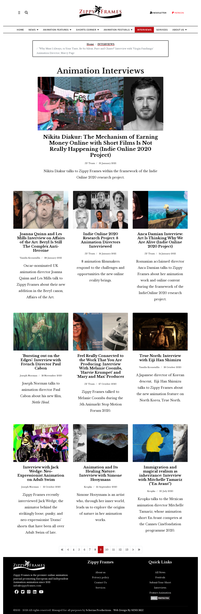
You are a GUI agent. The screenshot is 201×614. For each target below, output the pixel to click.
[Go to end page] (139, 549)
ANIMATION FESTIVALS (117, 29)
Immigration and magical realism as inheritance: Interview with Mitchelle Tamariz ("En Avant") (160, 475)
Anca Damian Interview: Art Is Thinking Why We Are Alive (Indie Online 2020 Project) (160, 240)
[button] (26, 12)
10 (106, 549)
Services (100, 587)
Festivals (160, 577)
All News (160, 572)
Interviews (160, 587)
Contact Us (100, 582)
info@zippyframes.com (27, 585)
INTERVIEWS (144, 29)
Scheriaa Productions (98, 610)
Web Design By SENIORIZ (128, 610)
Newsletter (159, 12)
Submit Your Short (160, 582)
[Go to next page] (133, 549)
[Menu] (19, 13)
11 (113, 549)
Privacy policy (100, 577)
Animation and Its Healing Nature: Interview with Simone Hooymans (100, 473)
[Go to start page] (62, 549)
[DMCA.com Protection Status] (160, 598)
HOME (20, 29)
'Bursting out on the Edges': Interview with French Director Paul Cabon (41, 362)
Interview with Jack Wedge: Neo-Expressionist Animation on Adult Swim (40, 473)
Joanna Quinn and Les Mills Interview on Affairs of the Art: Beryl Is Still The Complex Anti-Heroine (41, 242)
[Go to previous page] (68, 549)
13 (126, 549)
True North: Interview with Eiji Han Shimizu (160, 358)
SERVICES (162, 29)
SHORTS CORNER (86, 29)
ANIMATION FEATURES (56, 29)
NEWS (32, 29)
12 (120, 549)
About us (100, 572)
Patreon (179, 12)
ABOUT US (178, 29)
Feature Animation (160, 592)
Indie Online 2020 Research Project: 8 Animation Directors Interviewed (100, 240)
